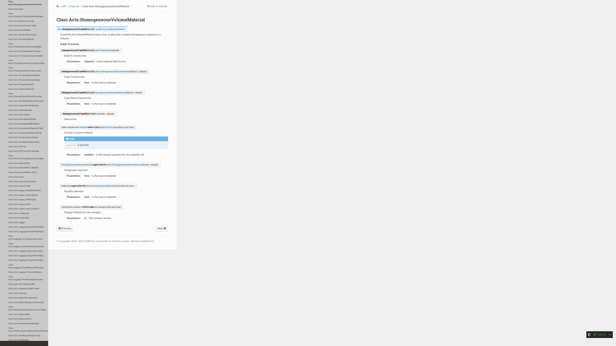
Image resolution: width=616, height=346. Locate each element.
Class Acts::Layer (16, 177)
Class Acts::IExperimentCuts (21, 21)
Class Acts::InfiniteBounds (20, 110)
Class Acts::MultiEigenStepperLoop (24, 336)
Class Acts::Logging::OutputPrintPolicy (25, 260)
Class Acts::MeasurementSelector (23, 324)
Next (161, 228)
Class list (74, 6)
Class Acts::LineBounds (18, 213)
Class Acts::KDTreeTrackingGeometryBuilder (26, 157)
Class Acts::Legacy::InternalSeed (23, 195)
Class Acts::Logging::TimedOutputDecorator (25, 278)
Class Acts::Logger (16, 223)
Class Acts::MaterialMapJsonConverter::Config (27, 308)
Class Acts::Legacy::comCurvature (23, 209)
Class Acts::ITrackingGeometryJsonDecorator (26, 61)
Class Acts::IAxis (15, 9)
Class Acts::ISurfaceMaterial (21, 39)
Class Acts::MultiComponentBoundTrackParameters (28, 329)
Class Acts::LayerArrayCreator (22, 182)
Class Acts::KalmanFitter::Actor (22, 172)
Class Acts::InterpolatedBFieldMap (24, 124)
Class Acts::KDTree (17, 147)
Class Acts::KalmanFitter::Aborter (23, 168)
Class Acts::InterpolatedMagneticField (25, 128)
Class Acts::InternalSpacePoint (22, 119)
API (64, 6)
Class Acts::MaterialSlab (19, 314)
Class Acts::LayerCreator (19, 186)
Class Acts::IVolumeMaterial (21, 89)
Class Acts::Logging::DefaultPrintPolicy (26, 232)
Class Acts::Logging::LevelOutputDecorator (25, 237)
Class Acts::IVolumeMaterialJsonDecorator (25, 95)
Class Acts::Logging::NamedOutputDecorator (26, 245)
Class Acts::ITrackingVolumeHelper (24, 80)
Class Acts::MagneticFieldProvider (23, 289)
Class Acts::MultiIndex (18, 340)
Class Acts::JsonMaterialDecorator (24, 142)
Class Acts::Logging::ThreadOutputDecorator (26, 266)
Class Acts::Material (17, 293)
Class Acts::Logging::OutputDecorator (25, 251)
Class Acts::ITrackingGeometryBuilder (25, 56)
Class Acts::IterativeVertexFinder (23, 137)
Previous (66, 228)
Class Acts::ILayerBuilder (19, 30)
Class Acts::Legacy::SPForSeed (22, 200)
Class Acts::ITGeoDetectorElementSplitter (25, 45)
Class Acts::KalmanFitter (19, 163)
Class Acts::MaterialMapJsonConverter (26, 302)
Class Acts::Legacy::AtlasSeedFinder (24, 190)
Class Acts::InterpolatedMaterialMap (25, 133)
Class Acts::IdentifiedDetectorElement (25, 101)
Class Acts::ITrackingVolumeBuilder (24, 75)
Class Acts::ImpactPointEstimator (23, 106)
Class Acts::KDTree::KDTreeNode (23, 151)
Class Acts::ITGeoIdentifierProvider (24, 51)
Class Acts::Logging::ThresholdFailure (25, 272)
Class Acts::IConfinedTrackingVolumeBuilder (25, 15)
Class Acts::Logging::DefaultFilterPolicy (26, 227)
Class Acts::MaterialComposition (23, 298)
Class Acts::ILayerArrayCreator (22, 26)
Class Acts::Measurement (20, 319)
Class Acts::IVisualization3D (21, 84)
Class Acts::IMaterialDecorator (22, 35)
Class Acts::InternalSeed (19, 115)
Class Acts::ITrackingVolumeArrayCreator (24, 69)
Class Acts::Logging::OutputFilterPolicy (26, 256)
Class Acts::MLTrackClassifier (21, 284)
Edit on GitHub (158, 6)
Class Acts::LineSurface (19, 218)
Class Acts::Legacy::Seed (19, 204)
